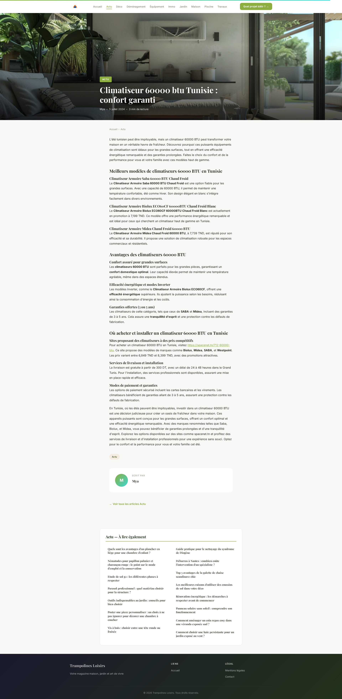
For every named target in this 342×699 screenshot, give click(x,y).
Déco (119, 6)
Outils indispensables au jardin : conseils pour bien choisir (136, 602)
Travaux (222, 6)
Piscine (208, 6)
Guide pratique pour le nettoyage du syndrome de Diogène (205, 550)
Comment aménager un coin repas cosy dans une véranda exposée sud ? (204, 622)
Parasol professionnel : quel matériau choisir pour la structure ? (136, 590)
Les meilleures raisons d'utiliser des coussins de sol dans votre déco (204, 586)
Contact (229, 676)
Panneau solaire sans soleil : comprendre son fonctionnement (204, 610)
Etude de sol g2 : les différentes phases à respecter (133, 578)
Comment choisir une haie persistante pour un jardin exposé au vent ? (205, 634)
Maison (195, 6)
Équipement (157, 6)
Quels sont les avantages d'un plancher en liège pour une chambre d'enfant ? (134, 550)
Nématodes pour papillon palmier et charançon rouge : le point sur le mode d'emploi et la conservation (132, 564)
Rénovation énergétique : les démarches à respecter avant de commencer (202, 598)
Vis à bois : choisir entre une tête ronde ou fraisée (134, 629)
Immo (171, 6)
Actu (109, 6)
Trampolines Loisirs (87, 665)
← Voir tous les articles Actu (127, 504)
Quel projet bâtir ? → (256, 6)
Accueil (97, 6)
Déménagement (136, 6)
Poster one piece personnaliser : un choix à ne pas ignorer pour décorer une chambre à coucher (136, 616)
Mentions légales (235, 670)
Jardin (183, 6)
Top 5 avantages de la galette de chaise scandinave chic (200, 574)
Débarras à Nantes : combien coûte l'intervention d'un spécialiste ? (197, 562)
